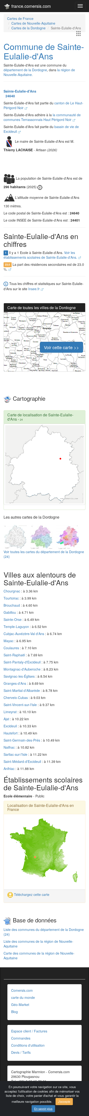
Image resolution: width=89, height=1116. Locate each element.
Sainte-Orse (13, 619)
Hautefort (11, 733)
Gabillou (10, 612)
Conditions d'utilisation (28, 1045)
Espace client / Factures (29, 1031)
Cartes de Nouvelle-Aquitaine (33, 23)
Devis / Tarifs (21, 1052)
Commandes (20, 1038)
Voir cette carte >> (61, 347)
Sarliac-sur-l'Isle (16, 754)
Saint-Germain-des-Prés (22, 740)
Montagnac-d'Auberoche (23, 669)
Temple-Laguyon (17, 626)
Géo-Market (20, 1004)
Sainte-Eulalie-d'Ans (20, 91)
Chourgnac (12, 591)
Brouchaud (12, 605)
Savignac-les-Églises (20, 676)
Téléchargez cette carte (31, 894)
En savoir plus (43, 1109)
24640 (9, 95)
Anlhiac (9, 768)
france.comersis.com (30, 6)
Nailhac (10, 747)
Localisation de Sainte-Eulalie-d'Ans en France (40, 807)
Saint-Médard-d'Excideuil (23, 761)
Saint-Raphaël (15, 655)
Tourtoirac (12, 598)
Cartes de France (20, 18)
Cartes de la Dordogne (28, 28)
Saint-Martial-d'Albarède (22, 690)
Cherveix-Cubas (16, 697)
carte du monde (23, 997)
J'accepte (64, 1101)
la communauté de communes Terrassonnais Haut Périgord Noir (42, 117)
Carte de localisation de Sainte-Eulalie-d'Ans (40, 417)
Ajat (7, 718)
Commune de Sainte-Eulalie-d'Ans (44, 51)
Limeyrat (11, 711)
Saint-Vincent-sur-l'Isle (21, 704)
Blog (14, 1011)
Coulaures (12, 647)
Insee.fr (34, 288)
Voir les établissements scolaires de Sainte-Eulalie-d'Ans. (41, 255)
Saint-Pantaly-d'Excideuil (23, 662)
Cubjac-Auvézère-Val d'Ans (24, 633)
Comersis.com (22, 990)
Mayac (9, 640)
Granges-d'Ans (15, 683)
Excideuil (11, 726)
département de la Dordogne (25, 69)
